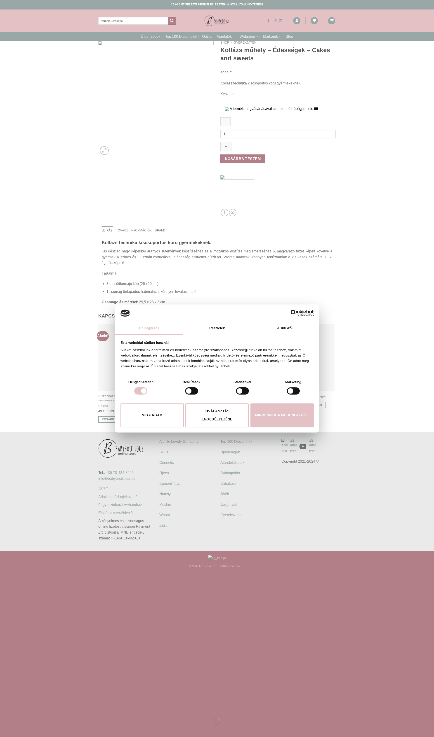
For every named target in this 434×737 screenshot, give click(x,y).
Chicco (103, 406)
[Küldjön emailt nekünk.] (280, 21)
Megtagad (152, 415)
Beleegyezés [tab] (149, 328)
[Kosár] (331, 21)
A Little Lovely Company (178, 441)
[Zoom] (104, 150)
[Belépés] (296, 21)
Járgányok (228, 504)
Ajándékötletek (232, 462)
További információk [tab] (134, 230)
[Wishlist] (314, 21)
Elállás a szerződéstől (116, 513)
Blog (289, 36)
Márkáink (270, 36)
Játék (224, 494)
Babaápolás (230, 473)
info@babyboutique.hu (116, 478)
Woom (164, 515)
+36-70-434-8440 (120, 473)
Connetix (166, 462)
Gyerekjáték (245, 42)
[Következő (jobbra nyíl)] (17, 729)
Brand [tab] (160, 230)
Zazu (163, 525)
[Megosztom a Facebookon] (224, 212)
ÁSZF (103, 489)
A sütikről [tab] (284, 328)
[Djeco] (237, 192)
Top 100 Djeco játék (181, 36)
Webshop (247, 36)
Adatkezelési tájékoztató (117, 497)
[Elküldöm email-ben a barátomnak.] (232, 212)
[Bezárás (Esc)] (4, 710)
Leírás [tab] (107, 230)
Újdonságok (150, 36)
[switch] (191, 391)
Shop (224, 42)
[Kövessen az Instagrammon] (274, 21)
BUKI (163, 452)
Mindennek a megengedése (282, 415)
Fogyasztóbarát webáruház (120, 505)
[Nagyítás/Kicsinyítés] (17, 710)
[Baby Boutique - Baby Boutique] (217, 21)
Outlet (207, 36)
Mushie (165, 504)
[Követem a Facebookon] (268, 21)
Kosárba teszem (243, 159)
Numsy (165, 494)
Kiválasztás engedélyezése (217, 415)
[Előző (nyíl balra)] (4, 729)
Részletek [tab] (217, 328)
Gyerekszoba (231, 515)
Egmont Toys (169, 483)
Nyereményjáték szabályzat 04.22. (217, 566)
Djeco (164, 473)
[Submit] (172, 21)
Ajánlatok (224, 36)
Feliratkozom (123, 667)
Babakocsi (228, 483)
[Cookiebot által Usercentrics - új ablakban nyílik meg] (294, 313)
